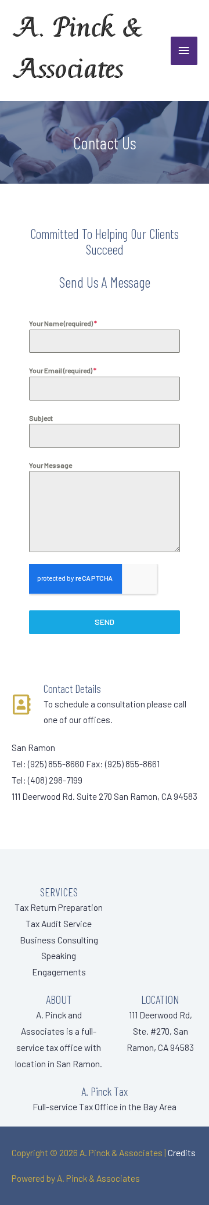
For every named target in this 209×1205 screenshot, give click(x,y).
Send (104, 622)
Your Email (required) (62, 370)
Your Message (50, 465)
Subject (41, 418)
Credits (182, 1152)
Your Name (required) (63, 323)
